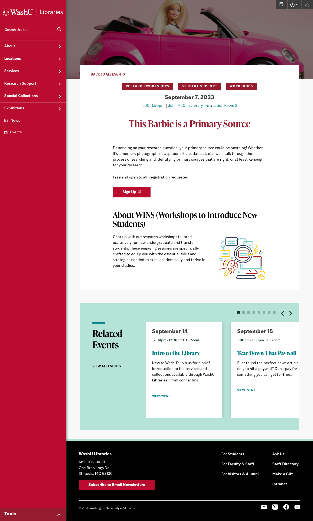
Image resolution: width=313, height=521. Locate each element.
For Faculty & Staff (237, 464)
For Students (232, 454)
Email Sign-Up (264, 507)
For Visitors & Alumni (240, 474)
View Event (161, 396)
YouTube (297, 507)
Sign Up (129, 192)
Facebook (286, 507)
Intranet (279, 484)
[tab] (238, 312)
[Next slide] (290, 313)
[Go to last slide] (282, 313)
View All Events (106, 366)
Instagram (275, 507)
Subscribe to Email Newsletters (116, 485)
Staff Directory (285, 464)
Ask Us (278, 454)
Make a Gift (282, 474)
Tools (10, 514)
